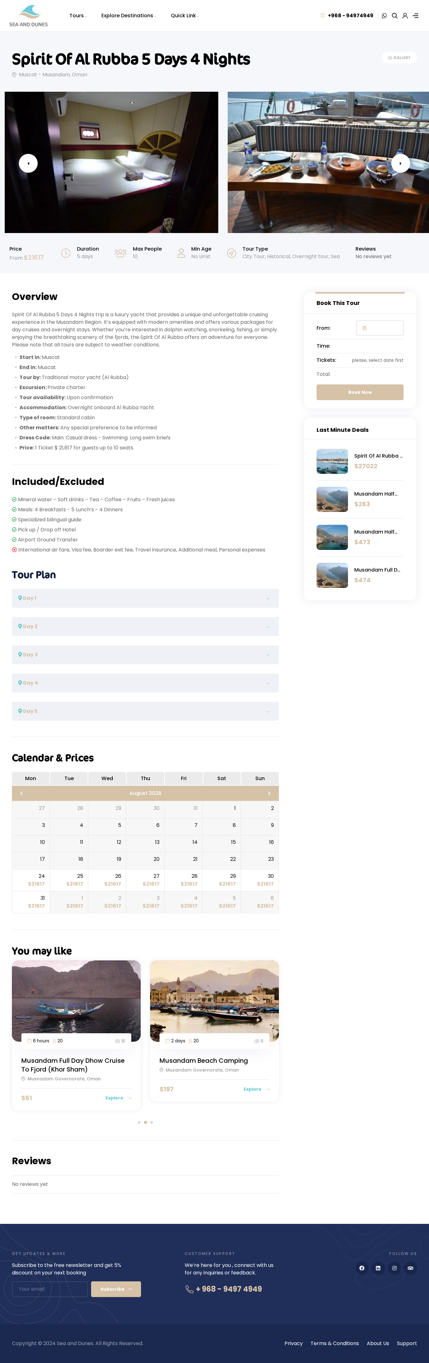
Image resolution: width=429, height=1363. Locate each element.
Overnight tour (310, 256)
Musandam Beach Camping (204, 1060)
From (16, 258)
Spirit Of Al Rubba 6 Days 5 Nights (378, 456)
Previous (28, 163)
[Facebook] (362, 1268)
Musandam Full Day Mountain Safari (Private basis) (379, 570)
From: (324, 328)
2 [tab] (145, 1122)
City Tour (253, 256)
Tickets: (326, 360)
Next (400, 163)
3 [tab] (151, 1122)
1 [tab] (139, 1122)
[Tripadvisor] (410, 1268)
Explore (115, 1098)
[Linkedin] (378, 1268)
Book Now (360, 392)
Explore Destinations (127, 15)
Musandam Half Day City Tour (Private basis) (374, 532)
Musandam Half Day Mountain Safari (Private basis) (374, 494)
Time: (323, 346)
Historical (278, 256)
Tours (76, 15)
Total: (323, 374)
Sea (335, 256)
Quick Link (183, 15)
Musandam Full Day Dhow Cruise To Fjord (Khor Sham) (73, 1065)
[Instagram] (394, 1268)
